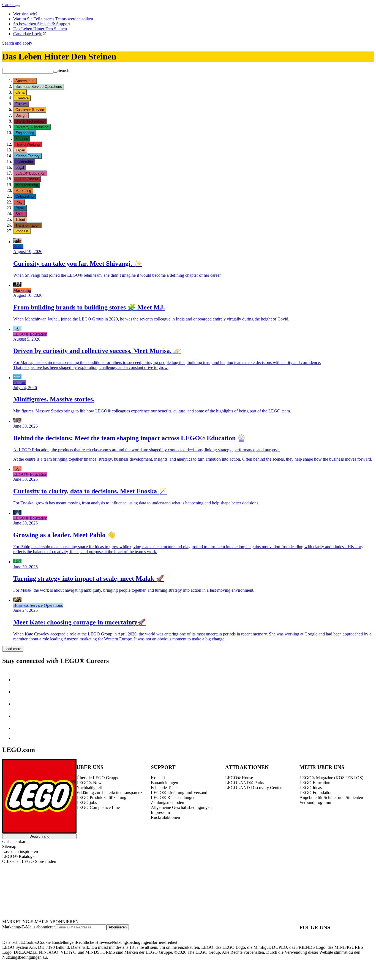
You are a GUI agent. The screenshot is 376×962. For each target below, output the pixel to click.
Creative (22, 98)
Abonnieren (118, 927)
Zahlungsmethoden (167, 802)
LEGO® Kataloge (18, 856)
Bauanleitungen (164, 782)
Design (20, 115)
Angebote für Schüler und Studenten (331, 797)
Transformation (27, 225)
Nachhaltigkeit (89, 787)
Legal (19, 167)
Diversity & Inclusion (31, 127)
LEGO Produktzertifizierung (101, 797)
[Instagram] (18, 691)
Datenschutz (13, 942)
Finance (21, 139)
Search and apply (17, 43)
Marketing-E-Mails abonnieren (29, 927)
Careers (8, 4)
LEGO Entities (27, 179)
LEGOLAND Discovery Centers (254, 787)
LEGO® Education (30, 173)
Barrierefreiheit (164, 942)
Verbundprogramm (315, 802)
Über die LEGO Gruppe (98, 777)
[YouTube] (18, 716)
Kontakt (158, 777)
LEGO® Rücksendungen (173, 797)
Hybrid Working (27, 144)
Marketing (23, 191)
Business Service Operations (38, 87)
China (19, 92)
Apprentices (24, 81)
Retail (19, 208)
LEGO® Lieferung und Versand (179, 792)
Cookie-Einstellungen (57, 942)
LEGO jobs (87, 802)
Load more (12, 649)
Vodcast (21, 231)
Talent (20, 220)
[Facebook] (18, 704)
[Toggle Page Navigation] (17, 6)
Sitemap (9, 846)
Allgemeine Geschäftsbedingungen (181, 807)
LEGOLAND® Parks (244, 782)
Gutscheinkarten (16, 841)
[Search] (55, 72)
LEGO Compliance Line (98, 807)
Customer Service (29, 110)
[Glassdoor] (18, 728)
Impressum (160, 812)
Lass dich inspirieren (20, 851)
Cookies (31, 942)
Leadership (24, 162)
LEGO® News (90, 782)
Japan (20, 150)
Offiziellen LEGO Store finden (29, 861)
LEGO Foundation (316, 792)
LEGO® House (239, 777)
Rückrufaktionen (165, 817)
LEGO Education (314, 782)
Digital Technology (30, 121)
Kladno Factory (27, 156)
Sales (19, 214)
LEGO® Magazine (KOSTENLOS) (331, 777)
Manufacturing (26, 185)
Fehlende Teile (163, 787)
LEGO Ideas (310, 787)
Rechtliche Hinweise (94, 942)
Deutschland (39, 836)
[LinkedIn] (18, 679)
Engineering (24, 133)
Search (63, 70)
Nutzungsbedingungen (131, 942)
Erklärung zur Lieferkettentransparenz (109, 792)
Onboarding (24, 196)
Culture (21, 104)
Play (19, 202)
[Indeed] (17, 738)
